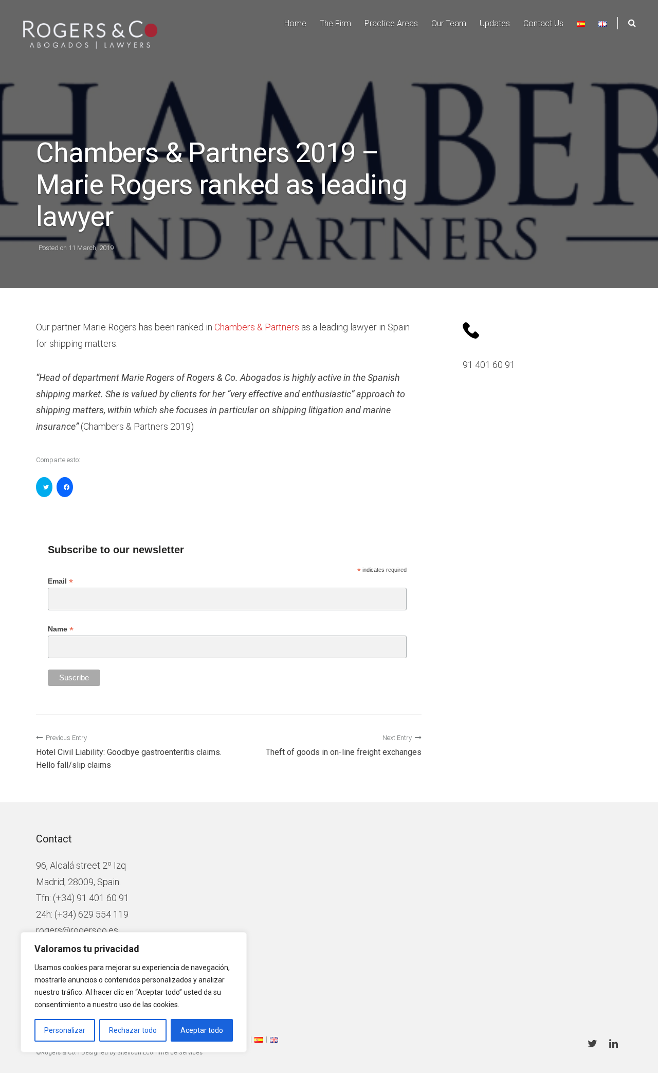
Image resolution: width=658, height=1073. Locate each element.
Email (60, 581)
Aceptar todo (201, 1030)
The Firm (335, 23)
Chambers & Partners (256, 327)
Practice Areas (391, 23)
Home (295, 23)
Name (61, 629)
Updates (495, 23)
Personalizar (64, 1030)
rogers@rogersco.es (77, 930)
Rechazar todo (133, 1030)
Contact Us (543, 23)
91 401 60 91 (489, 364)
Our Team (448, 23)
